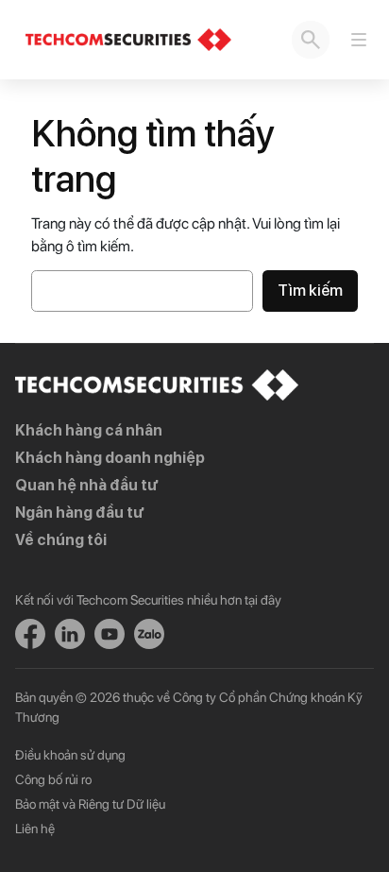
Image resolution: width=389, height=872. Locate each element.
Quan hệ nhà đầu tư (86, 485)
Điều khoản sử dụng (70, 754)
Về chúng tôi (61, 540)
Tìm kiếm (310, 290)
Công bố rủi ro (53, 779)
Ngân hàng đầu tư (79, 512)
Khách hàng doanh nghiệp (110, 458)
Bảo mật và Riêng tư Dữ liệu (90, 804)
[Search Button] (311, 40)
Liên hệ (35, 828)
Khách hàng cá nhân (88, 430)
